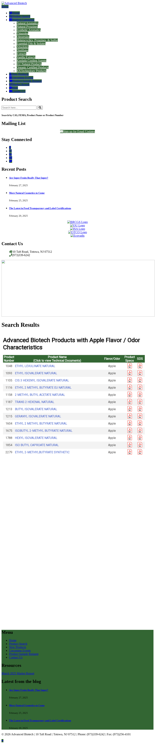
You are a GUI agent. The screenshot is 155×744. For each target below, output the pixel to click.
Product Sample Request (27, 81)
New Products (20, 74)
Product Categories (23, 19)
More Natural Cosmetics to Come (27, 192)
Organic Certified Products (33, 67)
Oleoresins (23, 36)
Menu (5, 6)
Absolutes (23, 47)
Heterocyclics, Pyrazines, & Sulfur (37, 40)
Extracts (21, 53)
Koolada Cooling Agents (31, 60)
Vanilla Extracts (26, 57)
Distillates (22, 50)
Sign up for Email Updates (79, 131)
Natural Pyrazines (27, 26)
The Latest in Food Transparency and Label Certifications (40, 208)
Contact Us (19, 91)
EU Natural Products (29, 64)
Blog (15, 87)
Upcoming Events (22, 77)
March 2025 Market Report (18, 673)
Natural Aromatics (27, 23)
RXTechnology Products (31, 70)
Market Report (20, 84)
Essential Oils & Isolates (31, 43)
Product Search (21, 16)
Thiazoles (22, 33)
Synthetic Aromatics (29, 30)
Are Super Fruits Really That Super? (28, 177)
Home (16, 13)
